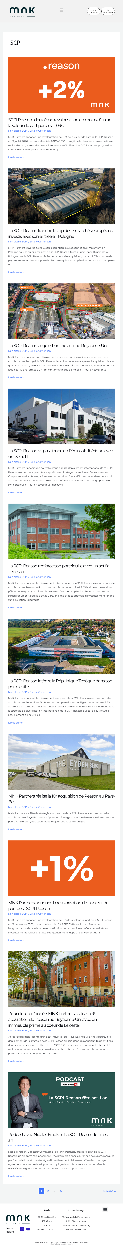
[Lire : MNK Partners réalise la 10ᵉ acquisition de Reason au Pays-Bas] (61, 761)
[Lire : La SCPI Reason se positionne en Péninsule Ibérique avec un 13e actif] (61, 416)
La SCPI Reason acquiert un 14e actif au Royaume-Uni (57, 345)
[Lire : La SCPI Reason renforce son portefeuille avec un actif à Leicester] (61, 531)
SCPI (25, 130)
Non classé (14, 130)
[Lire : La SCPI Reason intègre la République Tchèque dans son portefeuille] (61, 646)
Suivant (109, 1190)
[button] (61, 9)
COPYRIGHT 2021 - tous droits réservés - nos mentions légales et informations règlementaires (61, 1243)
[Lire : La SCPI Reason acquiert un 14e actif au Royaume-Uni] (61, 311)
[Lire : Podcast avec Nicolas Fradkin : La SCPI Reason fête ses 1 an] (61, 1100)
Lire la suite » (16, 157)
